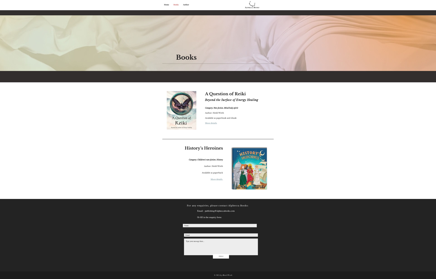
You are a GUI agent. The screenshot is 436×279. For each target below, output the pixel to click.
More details (211, 123)
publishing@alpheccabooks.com (220, 210)
